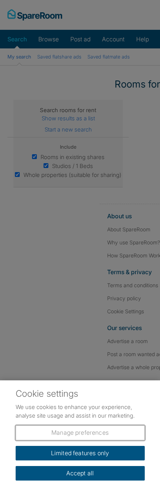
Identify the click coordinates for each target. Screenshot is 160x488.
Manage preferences (80, 432)
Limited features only (80, 453)
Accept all (80, 473)
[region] (80, 434)
